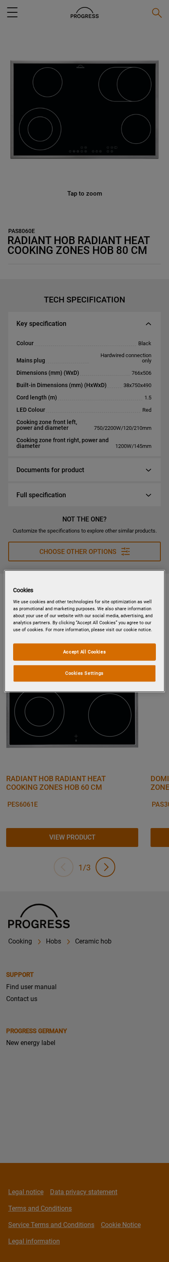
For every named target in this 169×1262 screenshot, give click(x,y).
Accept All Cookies (84, 652)
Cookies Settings (84, 673)
